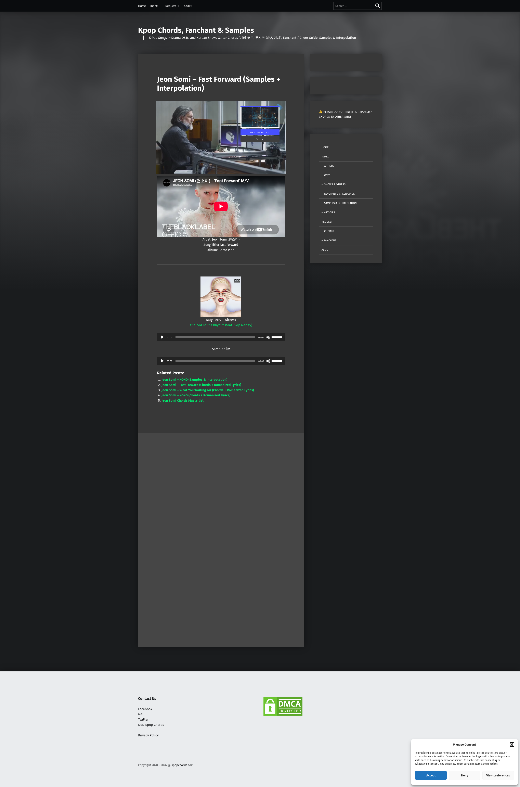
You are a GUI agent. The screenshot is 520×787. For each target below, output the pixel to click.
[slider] (277, 336)
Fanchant (330, 240)
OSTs (327, 175)
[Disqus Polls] (221, 483)
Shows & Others (335, 184)
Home (142, 6)
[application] (221, 337)
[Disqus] (221, 590)
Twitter (143, 719)
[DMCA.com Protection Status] (283, 706)
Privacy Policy (148, 735)
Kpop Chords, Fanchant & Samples (196, 30)
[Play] (162, 337)
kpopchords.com (182, 765)
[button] (512, 745)
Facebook (145, 709)
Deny (464, 775)
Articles (329, 212)
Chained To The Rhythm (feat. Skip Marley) (221, 325)
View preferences (498, 775)
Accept (431, 775)
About (188, 6)
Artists (329, 165)
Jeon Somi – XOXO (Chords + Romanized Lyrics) (195, 395)
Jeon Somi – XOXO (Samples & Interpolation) (194, 380)
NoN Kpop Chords (151, 725)
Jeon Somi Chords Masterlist (182, 400)
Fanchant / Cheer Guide (339, 193)
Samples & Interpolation (340, 203)
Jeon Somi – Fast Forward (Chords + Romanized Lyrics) (201, 385)
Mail (141, 714)
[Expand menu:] (160, 6)
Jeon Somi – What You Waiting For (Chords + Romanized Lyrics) (207, 390)
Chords (329, 231)
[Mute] (268, 337)
